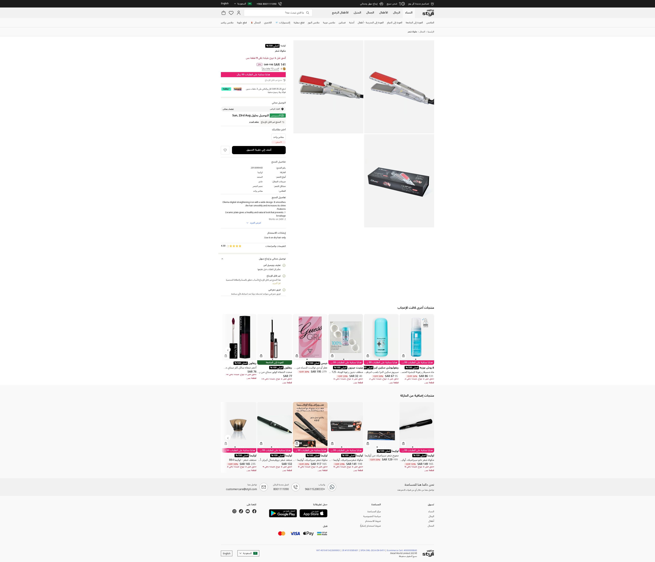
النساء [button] (431, 511)
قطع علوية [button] (242, 22)
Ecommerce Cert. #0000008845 (402, 550)
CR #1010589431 (351, 550)
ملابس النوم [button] (313, 22)
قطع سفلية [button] (299, 22)
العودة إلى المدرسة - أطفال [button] (371, 22)
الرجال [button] (431, 516)
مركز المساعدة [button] (374, 511)
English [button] (225, 3)
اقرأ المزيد (276, 283)
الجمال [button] (256, 22)
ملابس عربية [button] (329, 22)
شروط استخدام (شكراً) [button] (370, 525)
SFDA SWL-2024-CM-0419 (373, 550)
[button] (243, 4)
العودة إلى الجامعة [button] (414, 22)
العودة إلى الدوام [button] (394, 22)
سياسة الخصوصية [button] (372, 516)
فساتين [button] (342, 22)
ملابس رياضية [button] (227, 22)
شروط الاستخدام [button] (373, 521)
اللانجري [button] (268, 22)
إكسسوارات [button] (283, 22)
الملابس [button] (430, 22)
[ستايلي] (428, 12)
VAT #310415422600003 (328, 550)
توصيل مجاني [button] (228, 109)
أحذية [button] (351, 22)
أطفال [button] (431, 521)
